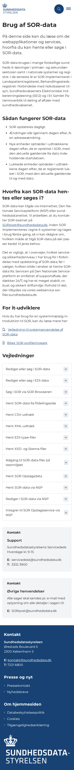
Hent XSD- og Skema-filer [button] (26, 449)
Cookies (13, 719)
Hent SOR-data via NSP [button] (24, 487)
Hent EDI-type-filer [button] (21, 437)
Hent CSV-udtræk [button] (20, 415)
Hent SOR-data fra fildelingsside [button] (31, 403)
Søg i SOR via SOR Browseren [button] (29, 392)
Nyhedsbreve (17, 692)
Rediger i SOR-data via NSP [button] (27, 499)
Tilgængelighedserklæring (28, 725)
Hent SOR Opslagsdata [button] (24, 476)
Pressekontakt (18, 686)
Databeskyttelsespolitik (26, 712)
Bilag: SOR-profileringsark (27, 343)
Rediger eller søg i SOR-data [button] (28, 369)
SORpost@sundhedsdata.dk (25, 225)
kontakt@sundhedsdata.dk (30, 660)
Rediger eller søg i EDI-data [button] (27, 380)
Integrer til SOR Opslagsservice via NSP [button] (33, 512)
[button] (70, 9)
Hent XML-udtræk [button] (20, 426)
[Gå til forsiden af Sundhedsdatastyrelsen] (26, 9)
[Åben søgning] (59, 9)
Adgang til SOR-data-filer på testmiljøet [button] (28, 462)
